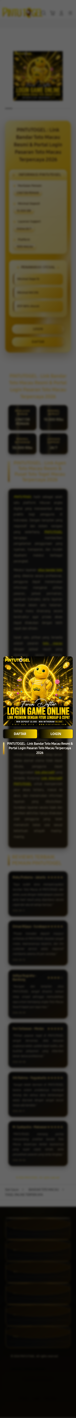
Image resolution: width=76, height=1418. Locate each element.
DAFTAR (20, 734)
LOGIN (55, 734)
